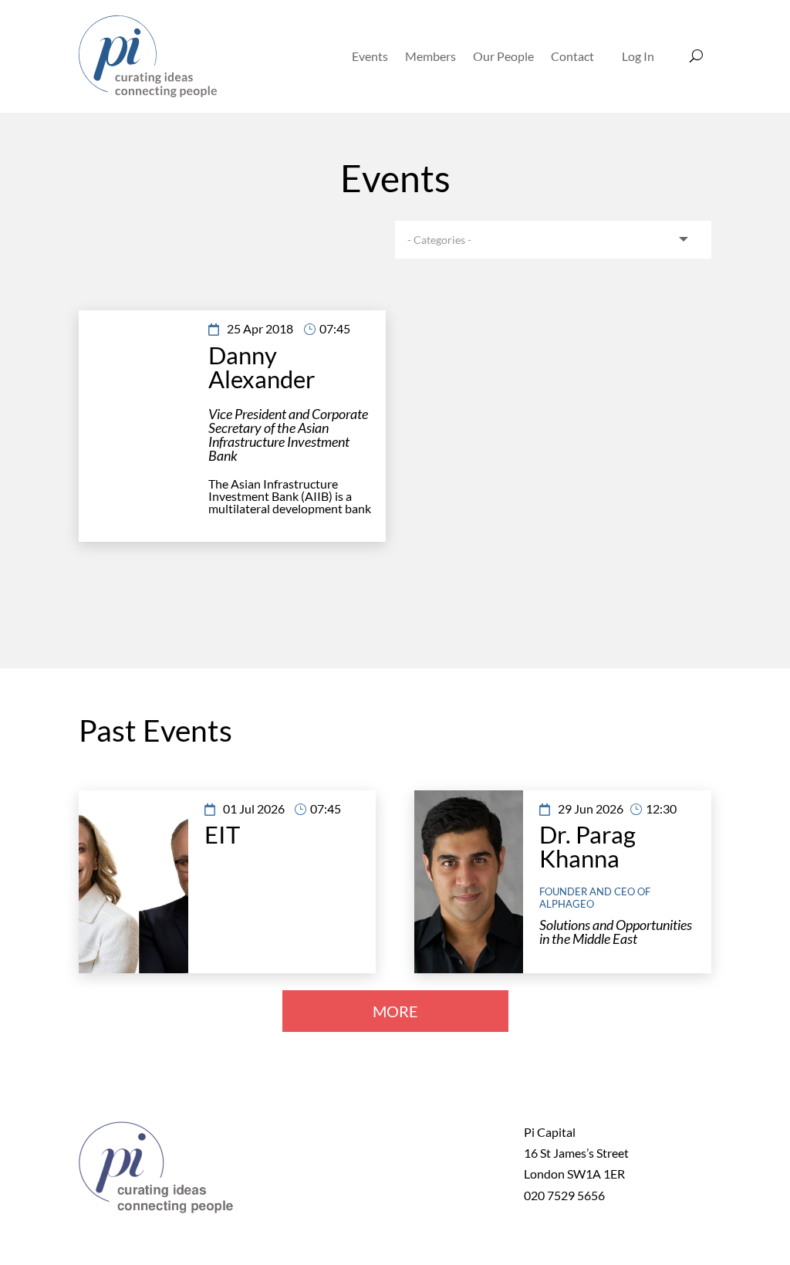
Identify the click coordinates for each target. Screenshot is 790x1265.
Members (430, 56)
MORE (395, 1011)
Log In (638, 56)
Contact (572, 56)
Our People (503, 56)
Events (370, 56)
